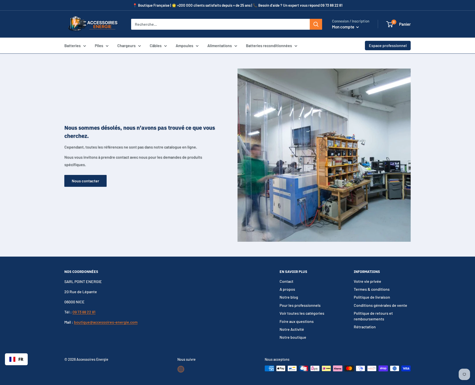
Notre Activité (292, 329)
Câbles (156, 45)
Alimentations (219, 45)
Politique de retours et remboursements (373, 316)
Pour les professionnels (300, 305)
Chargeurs (126, 45)
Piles (99, 45)
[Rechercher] (316, 24)
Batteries (72, 45)
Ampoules (184, 45)
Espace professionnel (388, 45)
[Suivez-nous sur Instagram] (180, 368)
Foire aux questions (297, 321)
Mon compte (343, 26)
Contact (286, 281)
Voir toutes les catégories (302, 313)
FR (20, 359)
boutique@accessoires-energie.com (106, 322)
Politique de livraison (372, 297)
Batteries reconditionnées (269, 45)
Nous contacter (85, 180)
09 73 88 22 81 (83, 312)
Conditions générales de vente (380, 305)
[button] (389, 24)
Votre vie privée (367, 281)
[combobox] (16, 359)
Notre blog (289, 297)
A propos (287, 289)
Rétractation (365, 326)
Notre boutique (293, 337)
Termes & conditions (372, 289)
